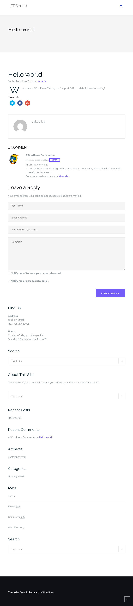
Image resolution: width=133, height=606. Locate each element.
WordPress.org (16, 527)
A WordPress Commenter (21, 437)
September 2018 (17, 457)
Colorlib (24, 592)
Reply (55, 160)
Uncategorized (16, 476)
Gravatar (64, 176)
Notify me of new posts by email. (30, 281)
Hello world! (26, 74)
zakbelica (41, 81)
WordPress (48, 592)
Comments (16, 517)
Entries (14, 506)
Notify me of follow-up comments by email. (36, 273)
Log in (11, 496)
